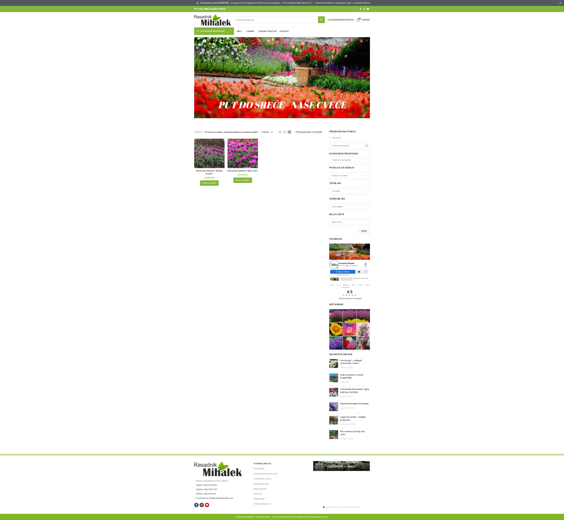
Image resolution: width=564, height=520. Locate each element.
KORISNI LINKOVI (262, 463)
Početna (198, 132)
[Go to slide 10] (350, 507)
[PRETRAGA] (321, 19)
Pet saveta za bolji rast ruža (352, 433)
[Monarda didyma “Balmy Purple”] (209, 153)
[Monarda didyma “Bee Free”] (243, 153)
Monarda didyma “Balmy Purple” (209, 172)
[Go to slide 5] (335, 507)
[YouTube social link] (368, 9)
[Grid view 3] (284, 132)
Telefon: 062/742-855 (206, 493)
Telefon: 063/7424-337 (206, 489)
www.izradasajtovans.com (316, 517)
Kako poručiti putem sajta (265, 473)
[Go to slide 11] (353, 507)
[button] (209, 183)
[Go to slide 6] (338, 507)
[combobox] (349, 160)
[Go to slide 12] (356, 507)
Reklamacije (259, 498)
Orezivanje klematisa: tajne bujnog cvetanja (354, 391)
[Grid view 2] (280, 132)
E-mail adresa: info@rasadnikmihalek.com (214, 498)
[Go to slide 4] (332, 507)
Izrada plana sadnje (262, 478)
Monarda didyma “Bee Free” (243, 170)
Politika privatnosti (262, 503)
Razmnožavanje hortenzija (354, 403)
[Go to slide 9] (347, 507)
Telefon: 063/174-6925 (206, 485)
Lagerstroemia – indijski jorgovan (353, 418)
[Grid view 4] (289, 132)
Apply (364, 231)
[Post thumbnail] (333, 364)
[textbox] (350, 160)
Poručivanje (259, 468)
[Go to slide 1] (324, 507)
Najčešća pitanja (261, 483)
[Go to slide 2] (326, 507)
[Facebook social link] (360, 9)
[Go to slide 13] (359, 507)
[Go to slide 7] (341, 507)
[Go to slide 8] (344, 507)
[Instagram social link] (364, 9)
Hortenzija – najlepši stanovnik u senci (351, 362)
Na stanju (337, 137)
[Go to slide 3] (329, 507)
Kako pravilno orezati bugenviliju (351, 376)
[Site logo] (212, 19)
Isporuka (258, 493)
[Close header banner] (560, 3)
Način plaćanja (260, 488)
